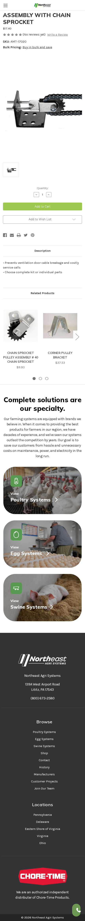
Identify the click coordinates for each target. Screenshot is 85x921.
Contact (44, 760)
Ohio (42, 843)
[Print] (19, 235)
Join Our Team (44, 788)
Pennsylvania (42, 815)
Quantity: (42, 188)
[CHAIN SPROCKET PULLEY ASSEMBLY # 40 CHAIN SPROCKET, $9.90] (21, 325)
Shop (44, 753)
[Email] (12, 235)
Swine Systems (44, 746)
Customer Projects (44, 781)
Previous (4, 337)
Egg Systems (44, 739)
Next (77, 337)
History (44, 767)
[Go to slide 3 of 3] (46, 378)
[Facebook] (5, 235)
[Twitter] (26, 235)
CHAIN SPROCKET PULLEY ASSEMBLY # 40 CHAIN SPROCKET (20, 357)
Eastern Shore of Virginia (42, 829)
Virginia (42, 836)
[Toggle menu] (5, 5)
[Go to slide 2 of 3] (40, 378)
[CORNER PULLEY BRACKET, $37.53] (60, 325)
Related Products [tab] (42, 293)
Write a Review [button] (57, 35)
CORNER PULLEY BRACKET (60, 355)
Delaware (42, 822)
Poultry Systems (44, 732)
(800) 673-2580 (42, 698)
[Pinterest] (33, 235)
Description (42, 250)
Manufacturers (44, 774)
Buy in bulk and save (37, 47)
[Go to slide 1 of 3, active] (34, 378)
